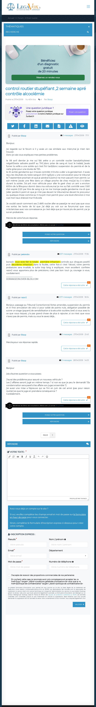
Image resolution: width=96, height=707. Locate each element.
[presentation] (9, 456)
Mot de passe (14, 562)
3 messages (68, 135)
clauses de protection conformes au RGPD (62, 595)
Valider (78, 604)
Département (56, 550)
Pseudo (12, 539)
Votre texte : (17, 452)
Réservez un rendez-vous (48, 77)
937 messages (66, 254)
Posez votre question (54, 234)
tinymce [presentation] (83, 498)
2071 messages (65, 297)
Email (11, 550)
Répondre (54, 241)
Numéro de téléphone (60, 562)
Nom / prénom (56, 539)
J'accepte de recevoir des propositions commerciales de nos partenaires (42, 575)
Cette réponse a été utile (76, 284)
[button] (9, 456)
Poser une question (77, 112)
